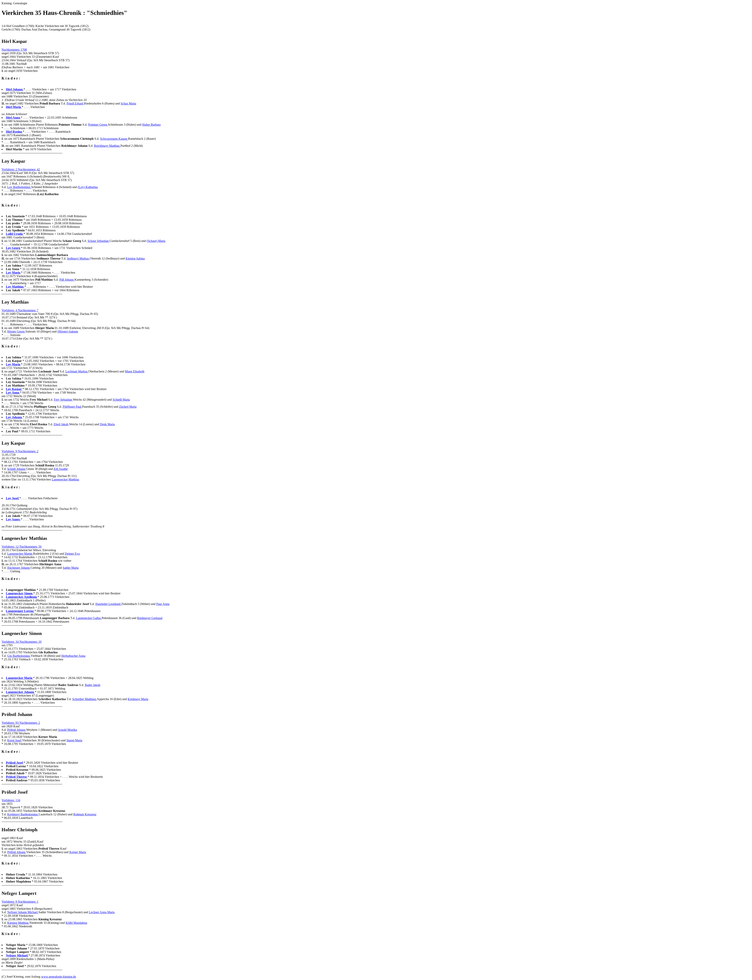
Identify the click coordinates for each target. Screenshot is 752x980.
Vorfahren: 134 (11, 800)
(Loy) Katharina (88, 187)
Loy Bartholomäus (19, 187)
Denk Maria (107, 424)
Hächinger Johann (19, 567)
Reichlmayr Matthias (107, 145)
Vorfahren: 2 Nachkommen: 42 (21, 169)
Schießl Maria (121, 399)
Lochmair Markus (76, 371)
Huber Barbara (151, 124)
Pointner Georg (98, 124)
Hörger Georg (16, 331)
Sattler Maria (71, 567)
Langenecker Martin (20, 553)
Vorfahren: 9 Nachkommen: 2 (20, 451)
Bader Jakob (92, 685)
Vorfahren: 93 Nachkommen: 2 (21, 722)
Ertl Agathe (61, 469)
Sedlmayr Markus (78, 258)
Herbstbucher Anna (73, 655)
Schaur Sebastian (98, 241)
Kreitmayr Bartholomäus (23, 814)
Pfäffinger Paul (72, 406)
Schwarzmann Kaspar (114, 138)
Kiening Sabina (135, 258)
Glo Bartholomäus (19, 655)
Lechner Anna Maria (102, 912)
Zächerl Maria (127, 406)
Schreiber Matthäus (84, 699)
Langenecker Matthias (65, 479)
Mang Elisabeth (134, 371)
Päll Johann (66, 279)
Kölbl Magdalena (76, 922)
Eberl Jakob (61, 424)
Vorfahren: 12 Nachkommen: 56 (22, 546)
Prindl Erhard (75, 103)
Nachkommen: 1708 (14, 49)
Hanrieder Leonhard (108, 604)
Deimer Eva (72, 553)
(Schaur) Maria (156, 241)
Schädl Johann (16, 469)
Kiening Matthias (18, 922)
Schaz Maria (128, 103)
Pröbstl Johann (16, 729)
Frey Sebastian (63, 399)
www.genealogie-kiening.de (58, 976)
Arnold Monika (67, 729)
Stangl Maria (74, 740)
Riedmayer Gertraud (149, 618)
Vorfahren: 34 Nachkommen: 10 (22, 641)
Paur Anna (162, 604)
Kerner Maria (77, 852)
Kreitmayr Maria (138, 699)
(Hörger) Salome (67, 331)
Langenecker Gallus (89, 618)
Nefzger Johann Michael (22, 912)
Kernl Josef (14, 740)
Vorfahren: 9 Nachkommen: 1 (20, 901)
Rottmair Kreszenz (84, 814)
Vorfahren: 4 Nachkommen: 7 (20, 310)
